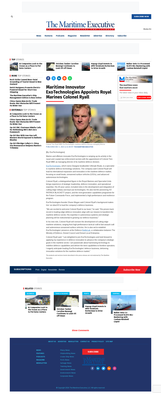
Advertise (98, 36)
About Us (52, 342)
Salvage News (65, 363)
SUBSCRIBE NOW (141, 16)
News (38, 350)
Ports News (64, 360)
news (38, 36)
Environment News (68, 373)
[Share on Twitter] (54, 78)
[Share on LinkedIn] (59, 78)
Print (37, 270)
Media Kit (147, 29)
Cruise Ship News (67, 357)
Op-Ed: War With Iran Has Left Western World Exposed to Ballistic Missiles (26, 137)
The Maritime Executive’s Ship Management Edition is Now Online (25, 96)
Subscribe (122, 36)
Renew (62, 270)
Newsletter (85, 36)
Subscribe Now (144, 98)
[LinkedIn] (98, 368)
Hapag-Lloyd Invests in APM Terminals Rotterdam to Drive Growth (102, 66)
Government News (67, 369)
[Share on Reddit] (64, 78)
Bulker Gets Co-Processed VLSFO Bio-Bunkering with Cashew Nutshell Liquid (138, 66)
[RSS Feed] (109, 368)
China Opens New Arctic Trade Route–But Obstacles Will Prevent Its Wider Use (25, 103)
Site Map (109, 342)
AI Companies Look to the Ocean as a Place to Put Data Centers (30, 66)
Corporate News (66, 376)
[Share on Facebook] (48, 78)
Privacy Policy (98, 342)
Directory (110, 36)
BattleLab (86, 230)
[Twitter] (103, 368)
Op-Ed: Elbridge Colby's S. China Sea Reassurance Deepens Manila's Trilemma (25, 145)
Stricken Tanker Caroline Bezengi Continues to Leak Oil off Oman (67, 66)
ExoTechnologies (53, 166)
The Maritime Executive (83, 147)
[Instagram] (114, 368)
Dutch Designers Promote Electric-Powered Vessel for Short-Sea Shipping (25, 89)
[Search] (12, 17)
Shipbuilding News (67, 353)
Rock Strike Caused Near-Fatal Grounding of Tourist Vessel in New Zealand (25, 81)
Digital (43, 270)
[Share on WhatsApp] (70, 78)
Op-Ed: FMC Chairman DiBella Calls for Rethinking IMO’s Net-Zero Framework (25, 129)
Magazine (72, 36)
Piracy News (65, 350)
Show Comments (80, 330)
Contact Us (85, 342)
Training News (66, 366)
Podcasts (60, 36)
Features (48, 36)
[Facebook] (92, 368)
